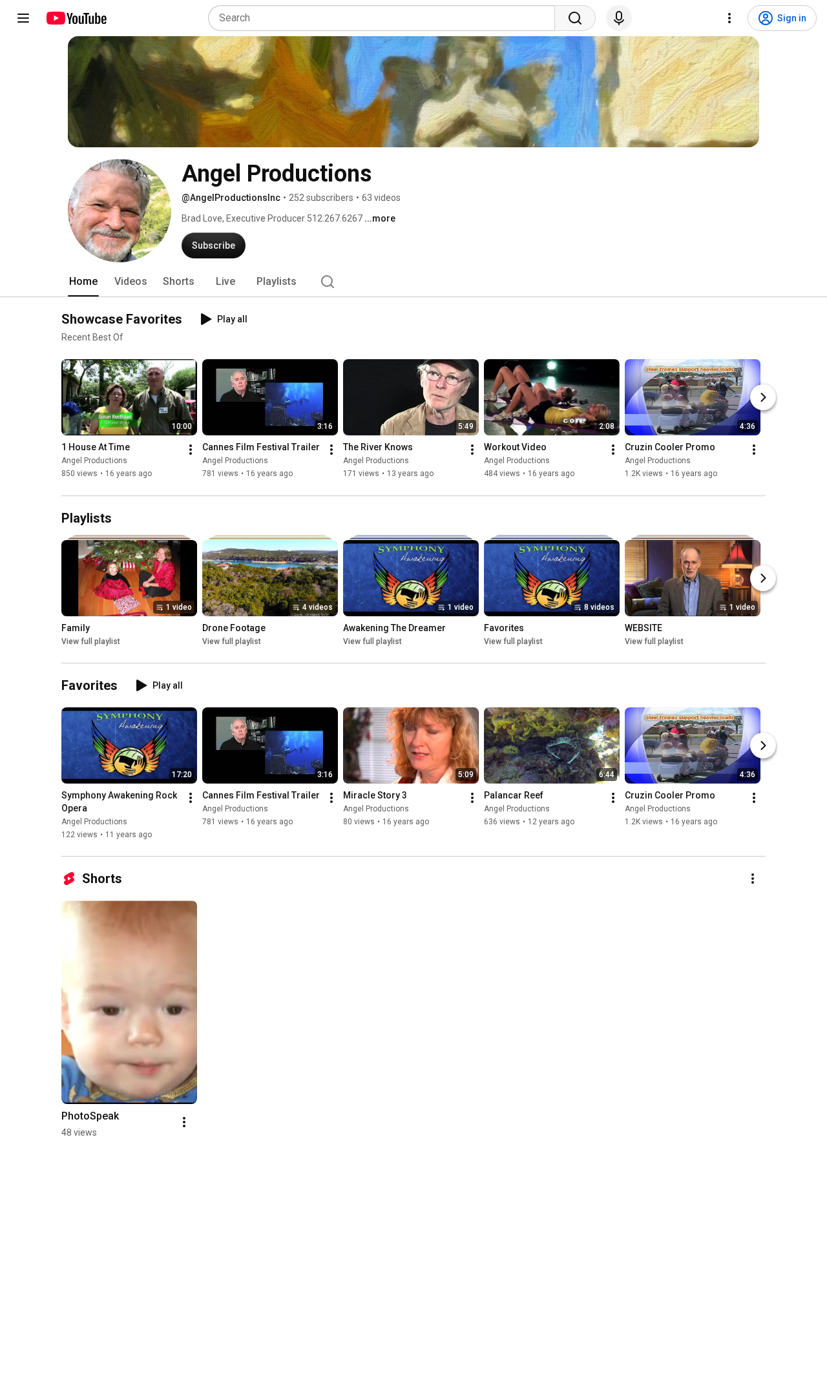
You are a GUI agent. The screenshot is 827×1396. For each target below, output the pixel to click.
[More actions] (191, 450)
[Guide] (23, 18)
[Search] (575, 18)
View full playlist (90, 641)
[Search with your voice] (619, 18)
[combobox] (385, 18)
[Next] (763, 398)
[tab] (83, 281)
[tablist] (413, 281)
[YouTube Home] (76, 18)
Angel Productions (94, 461)
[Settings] (729, 18)
